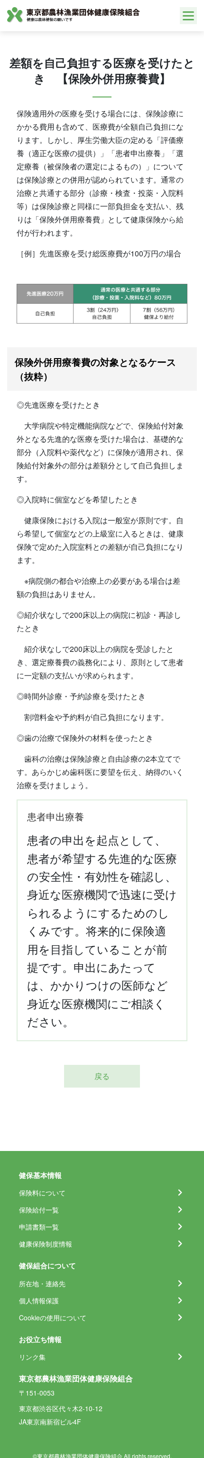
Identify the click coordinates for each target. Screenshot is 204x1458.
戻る (102, 1076)
